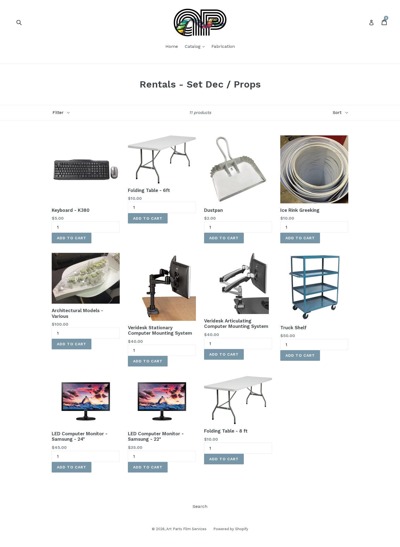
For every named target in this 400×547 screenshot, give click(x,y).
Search (200, 506)
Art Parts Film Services (186, 529)
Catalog (196, 46)
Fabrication (223, 46)
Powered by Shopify (230, 529)
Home (171, 46)
